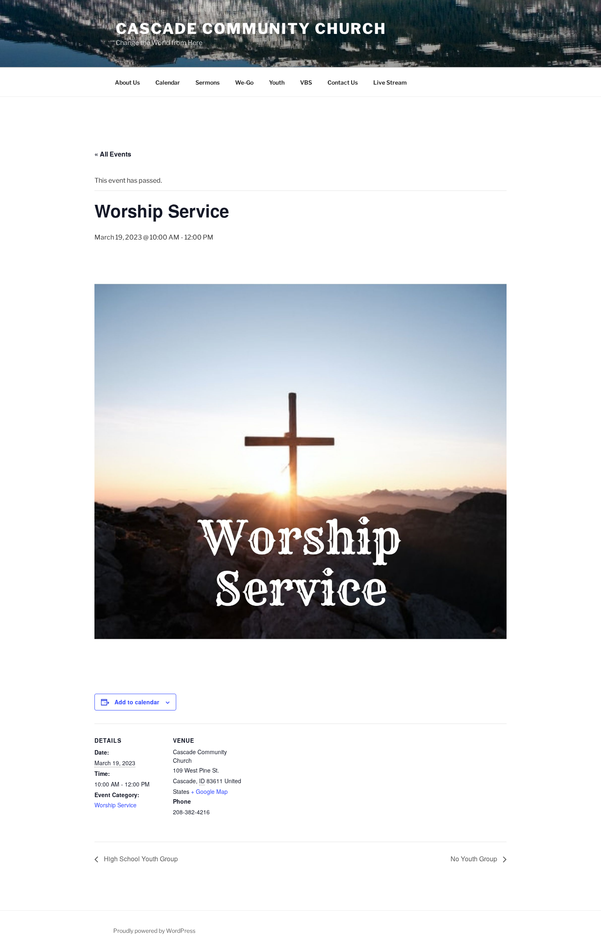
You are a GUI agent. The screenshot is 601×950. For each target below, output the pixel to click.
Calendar (167, 82)
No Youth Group (475, 858)
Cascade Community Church (251, 29)
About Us (127, 82)
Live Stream (390, 82)
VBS (306, 82)
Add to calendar (136, 702)
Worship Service (115, 805)
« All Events (112, 154)
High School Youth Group (140, 858)
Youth (277, 82)
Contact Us (342, 82)
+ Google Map (209, 791)
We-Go (244, 82)
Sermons (207, 82)
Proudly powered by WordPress (154, 930)
